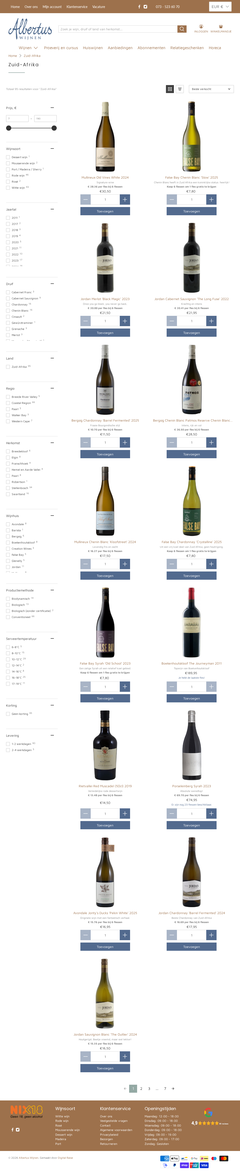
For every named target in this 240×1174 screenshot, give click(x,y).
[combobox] (118, 29)
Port (58, 1144)
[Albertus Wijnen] (30, 29)
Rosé (58, 1125)
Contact (105, 1125)
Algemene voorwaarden (116, 1130)
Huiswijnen (93, 47)
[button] (170, 89)
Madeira (60, 1139)
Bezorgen (106, 1139)
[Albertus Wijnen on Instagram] (145, 7)
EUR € (217, 6)
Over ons (31, 7)
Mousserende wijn (67, 1130)
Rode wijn (61, 1121)
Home (15, 7)
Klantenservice (77, 7)
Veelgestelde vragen (114, 1121)
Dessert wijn (63, 1134)
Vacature (98, 7)
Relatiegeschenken (187, 47)
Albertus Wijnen (28, 1157)
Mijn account (52, 7)
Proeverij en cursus (61, 47)
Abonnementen (151, 47)
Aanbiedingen (120, 47)
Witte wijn (62, 1116)
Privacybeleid (109, 1134)
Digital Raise (65, 1157)
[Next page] (173, 1089)
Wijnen (25, 47)
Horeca (215, 47)
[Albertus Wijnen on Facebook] (139, 7)
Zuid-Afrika (32, 55)
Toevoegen (105, 211)
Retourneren (108, 1144)
